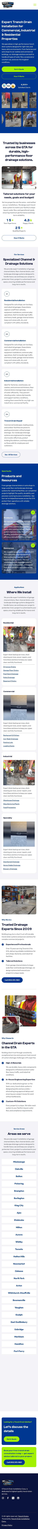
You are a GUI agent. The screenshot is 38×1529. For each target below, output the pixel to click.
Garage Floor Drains (11, 670)
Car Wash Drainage (10, 739)
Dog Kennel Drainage (11, 862)
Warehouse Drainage (11, 800)
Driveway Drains (9, 667)
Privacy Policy (7, 1525)
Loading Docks (8, 746)
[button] (34, 4)
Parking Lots (8, 742)
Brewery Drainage (10, 869)
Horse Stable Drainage (11, 865)
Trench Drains (23, 1516)
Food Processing (9, 807)
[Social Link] (3, 1498)
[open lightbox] (19, 177)
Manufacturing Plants (11, 804)
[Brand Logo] (8, 1483)
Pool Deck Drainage (10, 674)
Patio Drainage (9, 677)
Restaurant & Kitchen (11, 735)
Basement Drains (9, 681)
